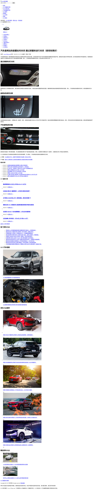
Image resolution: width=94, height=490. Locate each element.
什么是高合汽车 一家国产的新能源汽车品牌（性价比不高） (18, 157)
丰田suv (5, 36)
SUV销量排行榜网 (5, 480)
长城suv (5, 47)
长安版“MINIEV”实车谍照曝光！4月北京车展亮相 (16, 211)
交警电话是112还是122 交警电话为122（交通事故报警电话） (20, 233)
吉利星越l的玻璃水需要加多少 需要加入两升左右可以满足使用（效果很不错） (24, 244)
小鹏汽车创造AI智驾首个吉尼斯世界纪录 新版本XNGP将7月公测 (22, 174)
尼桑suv (5, 45)
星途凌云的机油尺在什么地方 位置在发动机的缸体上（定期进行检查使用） (23, 239)
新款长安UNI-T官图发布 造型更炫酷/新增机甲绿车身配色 (18, 204)
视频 (4, 16)
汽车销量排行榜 (6, 10)
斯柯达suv (5, 37)
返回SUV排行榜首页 (5, 223)
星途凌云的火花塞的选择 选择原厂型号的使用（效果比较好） (20, 231)
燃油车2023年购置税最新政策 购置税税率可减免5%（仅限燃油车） (21, 230)
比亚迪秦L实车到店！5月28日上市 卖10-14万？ (16, 218)
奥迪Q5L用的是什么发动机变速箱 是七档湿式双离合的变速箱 (18, 159)
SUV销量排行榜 (6, 7)
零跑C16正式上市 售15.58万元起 (15, 173)
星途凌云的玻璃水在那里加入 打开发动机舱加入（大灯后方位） (20, 241)
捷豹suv (5, 43)
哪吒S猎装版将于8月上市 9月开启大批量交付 (18, 176)
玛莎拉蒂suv (6, 34)
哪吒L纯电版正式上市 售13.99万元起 (16, 169)
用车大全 (15, 20)
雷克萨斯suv (6, 42)
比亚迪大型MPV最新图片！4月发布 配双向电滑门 (16, 191)
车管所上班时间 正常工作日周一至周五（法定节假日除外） (19, 236)
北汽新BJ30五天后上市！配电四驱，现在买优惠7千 (17, 198)
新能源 (4, 13)
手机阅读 (20, 20)
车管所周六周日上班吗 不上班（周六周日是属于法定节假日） (20, 238)
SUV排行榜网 (9, 20)
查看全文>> (10, 187)
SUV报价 (5, 17)
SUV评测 (5, 14)
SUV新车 (5, 11)
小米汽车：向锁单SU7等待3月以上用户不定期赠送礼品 (20, 168)
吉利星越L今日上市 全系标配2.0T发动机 (17, 171)
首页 (4, 5)
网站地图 (23, 483)
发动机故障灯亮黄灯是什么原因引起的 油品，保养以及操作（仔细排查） (22, 234)
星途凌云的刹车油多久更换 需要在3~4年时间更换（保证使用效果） (21, 242)
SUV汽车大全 (6, 8)
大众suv (5, 40)
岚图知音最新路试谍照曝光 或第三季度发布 (17, 165)
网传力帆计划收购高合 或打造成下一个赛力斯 (18, 166)
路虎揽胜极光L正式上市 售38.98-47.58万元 (14, 184)
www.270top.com (7, 54)
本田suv (5, 39)
